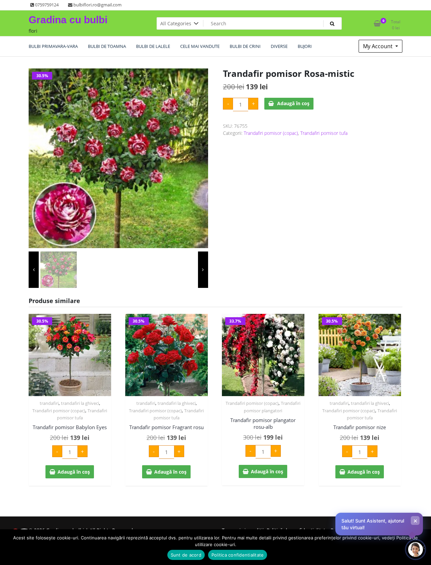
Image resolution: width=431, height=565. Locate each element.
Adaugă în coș (293, 103)
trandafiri (49, 403)
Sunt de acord (186, 555)
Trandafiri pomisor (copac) (271, 133)
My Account (378, 46)
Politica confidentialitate (237, 555)
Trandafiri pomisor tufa (323, 133)
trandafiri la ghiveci (80, 403)
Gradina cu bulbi (68, 19)
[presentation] (34, 269)
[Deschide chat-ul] (415, 549)
